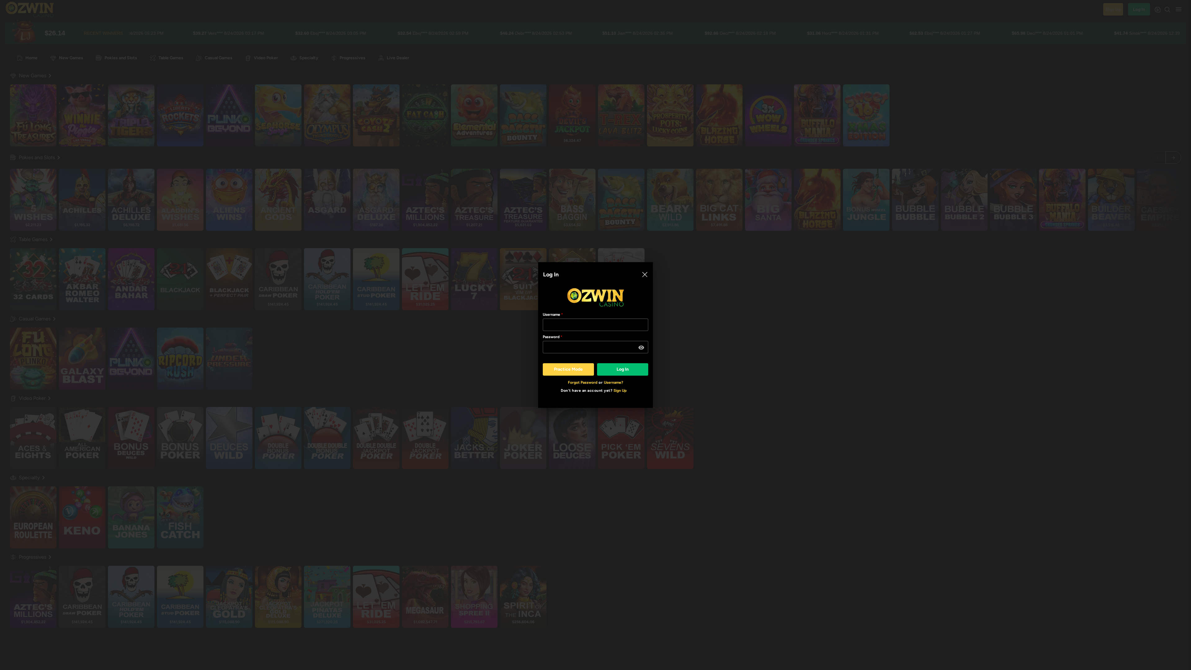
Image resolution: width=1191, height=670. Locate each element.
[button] (641, 348)
